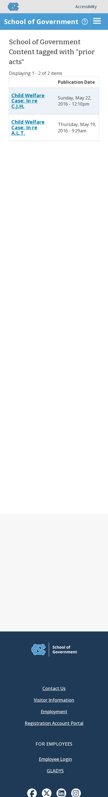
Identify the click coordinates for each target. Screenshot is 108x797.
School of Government (41, 21)
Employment (54, 712)
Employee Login (55, 759)
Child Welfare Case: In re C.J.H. (28, 101)
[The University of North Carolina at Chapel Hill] (10, 6)
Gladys (55, 771)
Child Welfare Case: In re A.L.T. (28, 127)
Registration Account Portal (54, 723)
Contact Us (54, 688)
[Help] (84, 21)
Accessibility (86, 6)
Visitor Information (54, 700)
